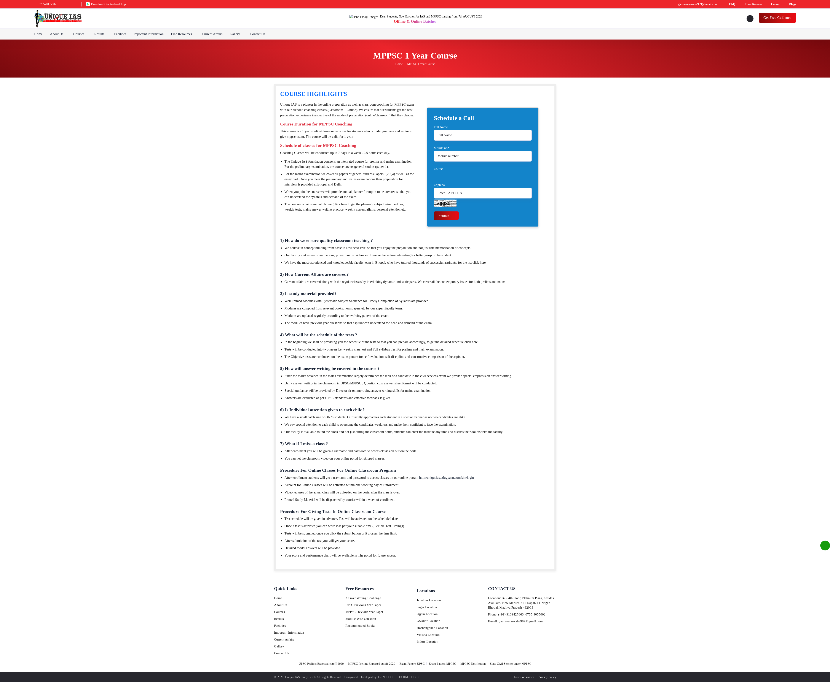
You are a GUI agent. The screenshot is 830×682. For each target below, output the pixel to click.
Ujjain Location (427, 614)
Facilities (120, 34)
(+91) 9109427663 (511, 614)
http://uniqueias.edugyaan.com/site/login (446, 477)
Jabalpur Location (429, 600)
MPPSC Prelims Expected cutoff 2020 (371, 663)
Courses (78, 34)
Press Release (753, 4)
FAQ (732, 4)
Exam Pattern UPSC (412, 663)
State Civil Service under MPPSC (510, 663)
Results (99, 34)
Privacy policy (547, 677)
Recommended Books (360, 625)
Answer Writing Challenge (363, 598)
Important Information (149, 34)
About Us (56, 34)
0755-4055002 (47, 4)
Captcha (439, 185)
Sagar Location (427, 607)
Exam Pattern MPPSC (442, 663)
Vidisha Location (428, 634)
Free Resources (181, 34)
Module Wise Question (360, 618)
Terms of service (524, 677)
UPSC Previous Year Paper (363, 605)
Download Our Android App (108, 4)
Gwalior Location (428, 621)
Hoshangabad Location (432, 628)
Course (438, 169)
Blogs (792, 4)
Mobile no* (441, 148)
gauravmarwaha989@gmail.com (698, 4)
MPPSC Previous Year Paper (364, 612)
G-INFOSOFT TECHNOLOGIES (399, 677)
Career (775, 4)
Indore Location (427, 641)
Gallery (235, 34)
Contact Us (257, 34)
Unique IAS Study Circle (300, 677)
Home (38, 34)
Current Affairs (212, 34)
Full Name (441, 127)
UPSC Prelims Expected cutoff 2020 (321, 663)
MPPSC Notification (473, 663)
